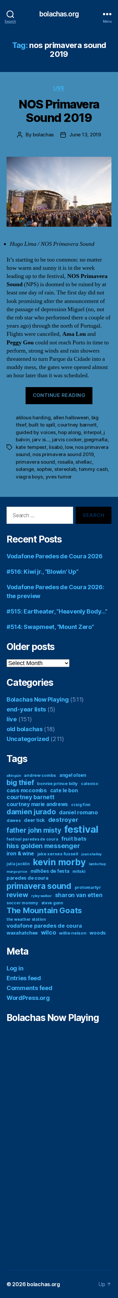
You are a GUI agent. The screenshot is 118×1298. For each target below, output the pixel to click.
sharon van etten (79, 895)
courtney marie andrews (37, 804)
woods (97, 933)
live (58, 88)
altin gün (14, 776)
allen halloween (71, 417)
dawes (14, 820)
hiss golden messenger (43, 846)
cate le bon (64, 790)
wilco (48, 932)
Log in (15, 968)
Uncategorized (28, 738)
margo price (17, 871)
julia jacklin (18, 863)
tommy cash (93, 469)
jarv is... (40, 439)
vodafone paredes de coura (44, 925)
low (68, 447)
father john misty (34, 830)
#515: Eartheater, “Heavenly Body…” (57, 611)
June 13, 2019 (85, 134)
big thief (20, 782)
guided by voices (36, 432)
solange (25, 469)
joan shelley (91, 854)
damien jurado (31, 811)
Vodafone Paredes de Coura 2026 (55, 556)
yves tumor (59, 477)
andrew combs (40, 775)
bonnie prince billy (57, 783)
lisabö (55, 447)
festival (81, 829)
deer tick (34, 820)
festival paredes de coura (32, 839)
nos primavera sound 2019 (63, 454)
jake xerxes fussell (57, 853)
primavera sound (35, 462)
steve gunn (52, 902)
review (17, 895)
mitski (78, 871)
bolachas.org (59, 14)
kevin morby (59, 862)
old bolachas (25, 729)
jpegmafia (96, 439)
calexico (89, 783)
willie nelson (73, 933)
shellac (83, 462)
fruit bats (73, 838)
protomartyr (88, 887)
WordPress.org (28, 997)
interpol (92, 432)
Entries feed (24, 978)
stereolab (65, 469)
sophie (44, 469)
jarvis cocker (67, 439)
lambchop (97, 864)
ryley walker (41, 896)
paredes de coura (28, 878)
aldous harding (33, 417)
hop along (69, 432)
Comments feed (29, 988)
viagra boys (29, 477)
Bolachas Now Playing (38, 699)
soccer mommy (22, 902)
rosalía (65, 462)
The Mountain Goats (44, 910)
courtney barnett (77, 425)
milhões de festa (49, 871)
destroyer (63, 819)
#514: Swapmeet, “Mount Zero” (50, 626)
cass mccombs (27, 790)
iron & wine (20, 853)
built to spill (42, 425)
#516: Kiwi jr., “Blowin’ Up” (42, 571)
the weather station (26, 919)
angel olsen (72, 775)
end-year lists (26, 709)
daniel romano (78, 812)
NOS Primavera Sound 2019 (59, 111)
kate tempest (31, 447)
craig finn (80, 804)
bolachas (43, 134)
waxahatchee (22, 933)
